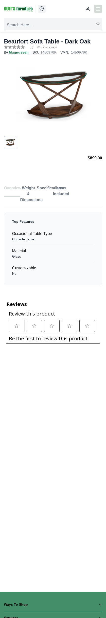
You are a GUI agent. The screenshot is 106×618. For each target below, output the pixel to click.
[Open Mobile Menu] (98, 9)
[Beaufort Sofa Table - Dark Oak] (53, 94)
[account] (87, 8)
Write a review (47, 47)
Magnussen (19, 52)
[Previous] (11, 94)
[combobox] (53, 25)
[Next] (95, 94)
